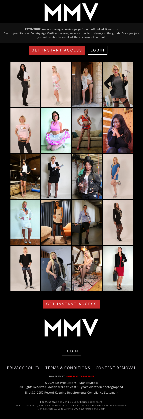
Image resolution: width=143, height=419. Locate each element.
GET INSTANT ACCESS (57, 50)
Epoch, (44, 401)
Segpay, (53, 401)
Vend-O (67, 401)
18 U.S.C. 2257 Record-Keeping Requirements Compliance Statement (71, 392)
